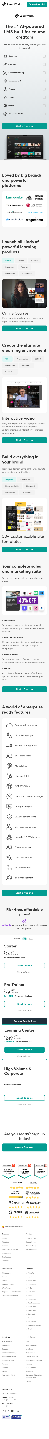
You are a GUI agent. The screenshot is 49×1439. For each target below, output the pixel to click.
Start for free (24, 965)
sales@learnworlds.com (11, 1406)
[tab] (8, 260)
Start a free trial (37, 4)
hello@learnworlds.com (11, 1400)
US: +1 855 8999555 (9, 1394)
